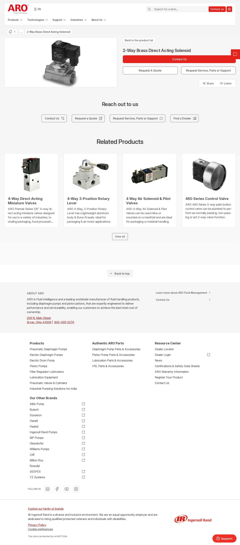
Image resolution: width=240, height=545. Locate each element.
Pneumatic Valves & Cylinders (48, 383)
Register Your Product (169, 377)
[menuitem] (15, 20)
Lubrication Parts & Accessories (112, 360)
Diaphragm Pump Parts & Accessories (116, 349)
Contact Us (162, 383)
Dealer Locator (164, 349)
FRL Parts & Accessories (108, 366)
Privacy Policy (37, 525)
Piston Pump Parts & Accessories (113, 355)
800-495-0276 (64, 322)
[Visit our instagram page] (76, 489)
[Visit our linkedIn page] (47, 489)
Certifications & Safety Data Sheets (177, 366)
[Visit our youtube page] (66, 489)
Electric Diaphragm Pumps (46, 355)
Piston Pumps (38, 366)
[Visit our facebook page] (57, 489)
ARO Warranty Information (172, 371)
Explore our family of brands (46, 508)
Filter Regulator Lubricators (47, 371)
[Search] (149, 9)
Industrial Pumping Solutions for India (53, 388)
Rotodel (35, 466)
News (158, 360)
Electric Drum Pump (42, 360)
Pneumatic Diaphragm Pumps (48, 349)
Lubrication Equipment (44, 377)
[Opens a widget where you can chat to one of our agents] (224, 538)
